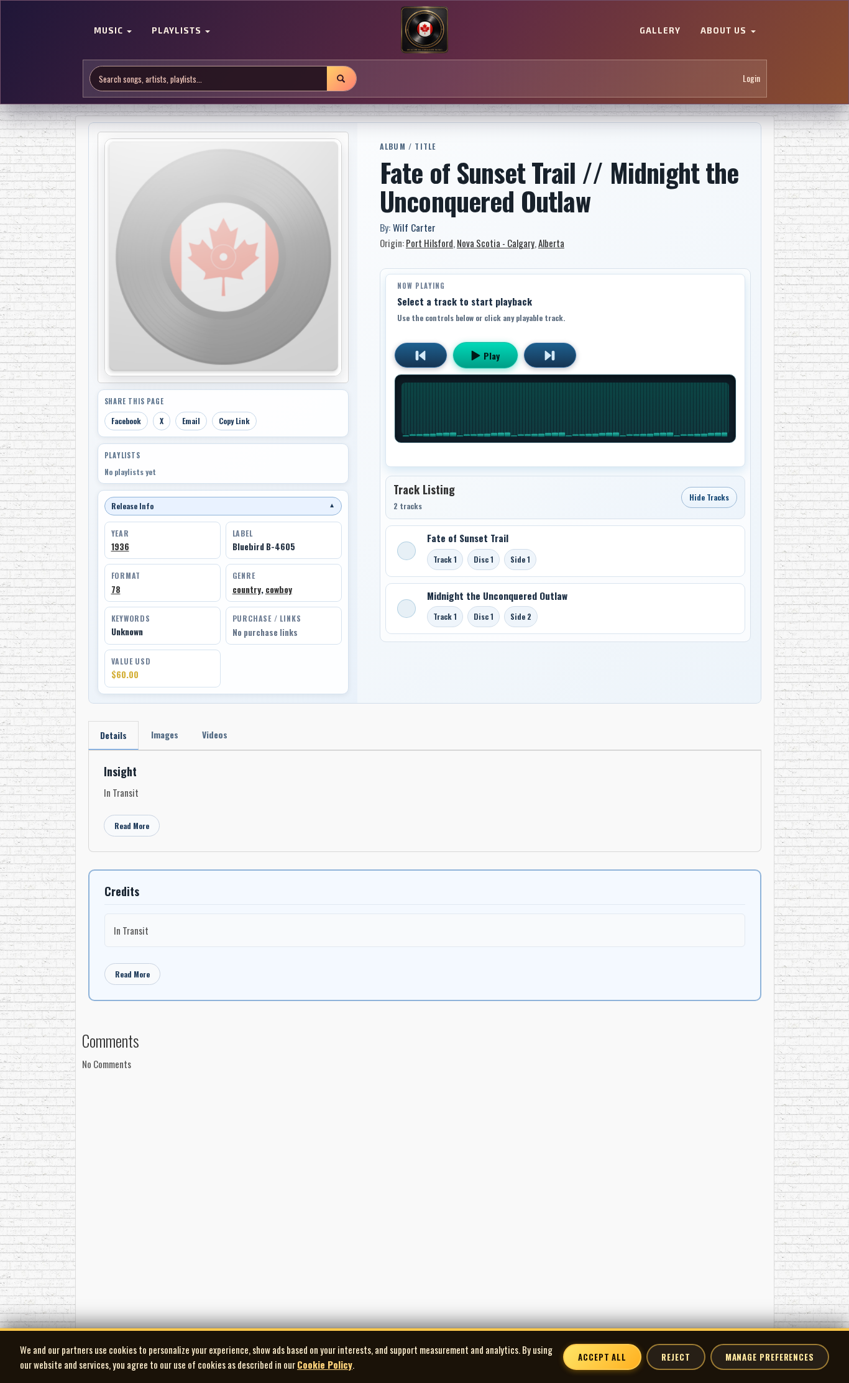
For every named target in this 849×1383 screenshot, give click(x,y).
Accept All (602, 1357)
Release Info (223, 506)
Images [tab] (164, 734)
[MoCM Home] (424, 30)
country (246, 589)
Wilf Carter (414, 227)
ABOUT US (724, 31)
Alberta (551, 243)
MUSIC (110, 31)
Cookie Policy (324, 1364)
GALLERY (660, 31)
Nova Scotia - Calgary (496, 243)
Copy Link (234, 420)
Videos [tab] (214, 734)
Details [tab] (113, 734)
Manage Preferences (769, 1357)
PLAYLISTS (178, 31)
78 (116, 589)
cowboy (278, 589)
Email (191, 420)
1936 (120, 546)
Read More (131, 825)
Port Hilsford (429, 243)
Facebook (126, 420)
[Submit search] (341, 78)
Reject (675, 1357)
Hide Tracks (709, 497)
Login (751, 78)
